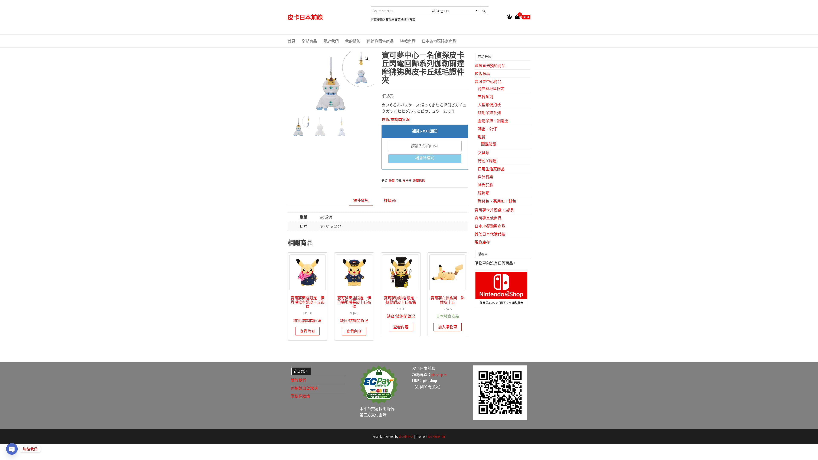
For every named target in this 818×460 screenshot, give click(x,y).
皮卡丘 (407, 180)
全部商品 (309, 41)
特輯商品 (407, 41)
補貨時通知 (424, 158)
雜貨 (392, 180)
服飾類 (483, 193)
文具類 (483, 152)
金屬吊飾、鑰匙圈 (493, 120)
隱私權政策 (300, 396)
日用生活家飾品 (491, 168)
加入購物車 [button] (447, 326)
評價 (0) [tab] (390, 200)
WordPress (406, 436)
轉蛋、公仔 (487, 128)
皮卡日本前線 (305, 17)
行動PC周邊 (487, 160)
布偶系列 (485, 96)
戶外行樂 (485, 177)
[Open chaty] (12, 449)
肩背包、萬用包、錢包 (497, 201)
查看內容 (307, 331)
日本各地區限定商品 (439, 41)
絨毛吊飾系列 (489, 112)
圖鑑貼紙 (488, 144)
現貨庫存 (482, 242)
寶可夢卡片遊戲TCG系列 (494, 210)
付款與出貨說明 (304, 388)
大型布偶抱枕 (489, 104)
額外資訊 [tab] (361, 200)
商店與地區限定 (491, 88)
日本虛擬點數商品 (490, 226)
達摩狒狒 (419, 180)
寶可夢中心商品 (488, 81)
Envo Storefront (436, 436)
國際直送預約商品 (490, 65)
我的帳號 (352, 41)
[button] (366, 58)
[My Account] (509, 16)
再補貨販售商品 (380, 41)
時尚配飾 (485, 185)
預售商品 (482, 73)
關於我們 (331, 41)
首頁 (291, 41)
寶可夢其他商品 (488, 218)
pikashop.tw (438, 374)
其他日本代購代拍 (490, 234)
